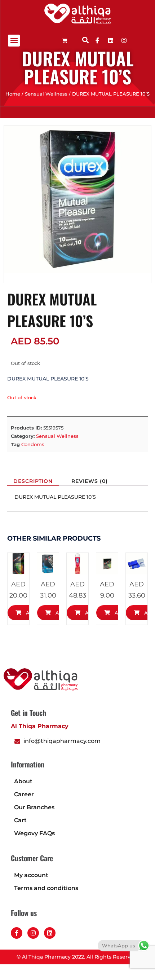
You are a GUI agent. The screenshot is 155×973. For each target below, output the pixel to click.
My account (31, 875)
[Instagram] (33, 933)
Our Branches (34, 807)
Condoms (32, 444)
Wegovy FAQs (34, 833)
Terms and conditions (46, 888)
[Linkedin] (110, 40)
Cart (20, 820)
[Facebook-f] (16, 933)
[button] (14, 41)
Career (24, 794)
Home (12, 94)
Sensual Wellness (46, 94)
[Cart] (64, 41)
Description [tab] (33, 481)
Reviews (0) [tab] (89, 481)
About (23, 781)
